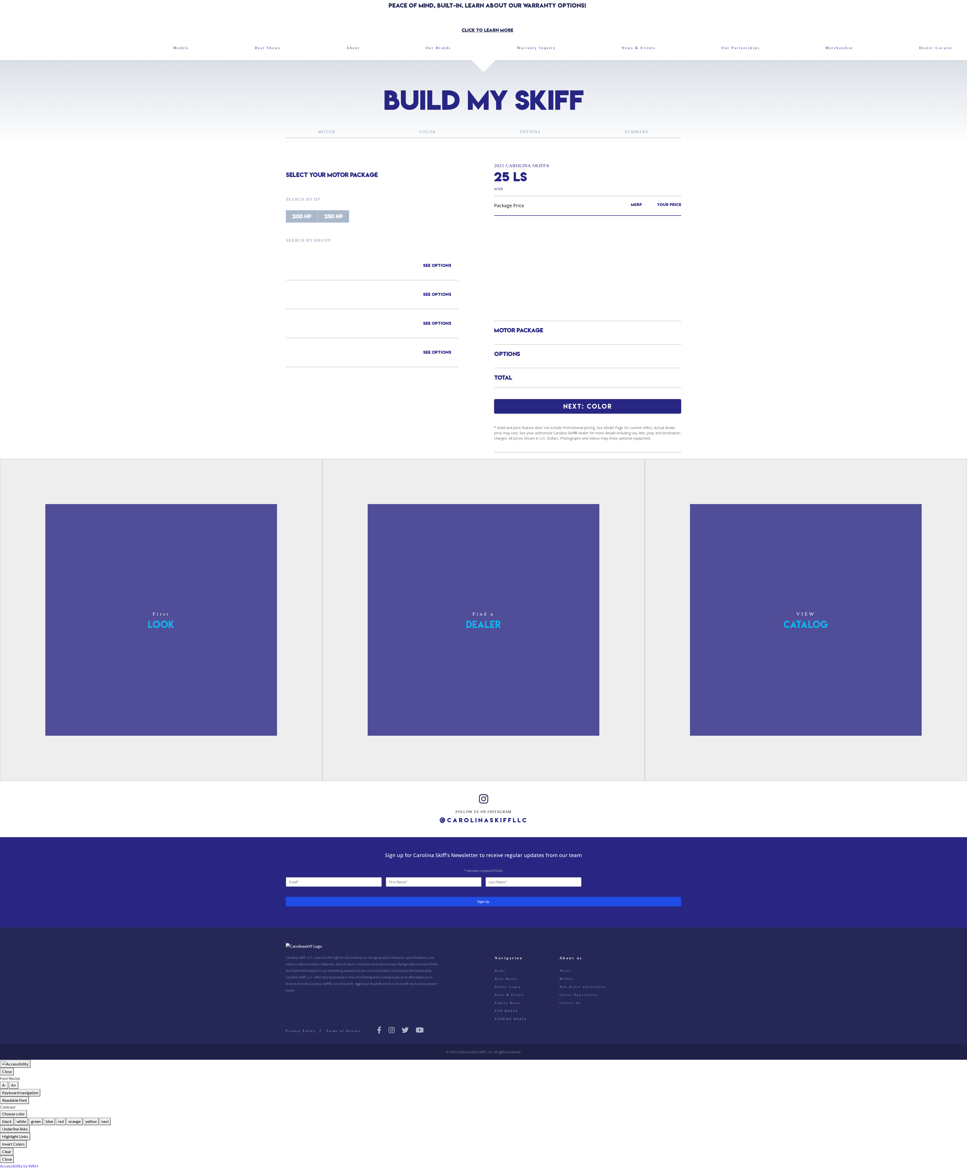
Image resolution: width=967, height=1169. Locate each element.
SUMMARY (637, 132)
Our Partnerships (740, 48)
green (36, 1121)
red (61, 1121)
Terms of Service (343, 1031)
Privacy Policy (301, 1031)
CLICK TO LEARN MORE (487, 30)
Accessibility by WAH (19, 1165)
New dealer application (583, 986)
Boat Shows (268, 48)
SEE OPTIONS (437, 265)
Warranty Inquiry (536, 48)
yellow (91, 1121)
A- (4, 1085)
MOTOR (326, 132)
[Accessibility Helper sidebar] (15, 1064)
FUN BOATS (506, 1010)
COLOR (427, 132)
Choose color (13, 1113)
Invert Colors (13, 1144)
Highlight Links (15, 1136)
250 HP (333, 216)
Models (181, 48)
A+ (13, 1085)
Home (500, 970)
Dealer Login (508, 986)
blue (49, 1121)
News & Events (638, 48)
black (7, 1121)
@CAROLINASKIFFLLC (483, 820)
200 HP (301, 216)
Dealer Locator (936, 48)
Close (7, 1071)
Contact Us (570, 1002)
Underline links (15, 1128)
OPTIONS (530, 132)
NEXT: (587, 406)
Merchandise (839, 48)
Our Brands (438, 48)
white (21, 1121)
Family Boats (508, 1002)
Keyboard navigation (20, 1092)
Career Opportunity (579, 994)
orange (74, 1121)
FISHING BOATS (511, 1018)
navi (105, 1121)
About (353, 48)
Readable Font (14, 1100)
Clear (6, 1151)
